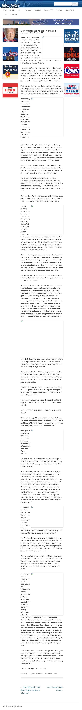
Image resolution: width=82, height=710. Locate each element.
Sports (5, 15)
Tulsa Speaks (69, 10)
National (28, 10)
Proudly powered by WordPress (12, 706)
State (19, 10)
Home (4, 10)
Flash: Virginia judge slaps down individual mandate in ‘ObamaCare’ (30, 690)
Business (38, 10)
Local (12, 10)
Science (59, 10)
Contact (14, 15)
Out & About (48, 10)
